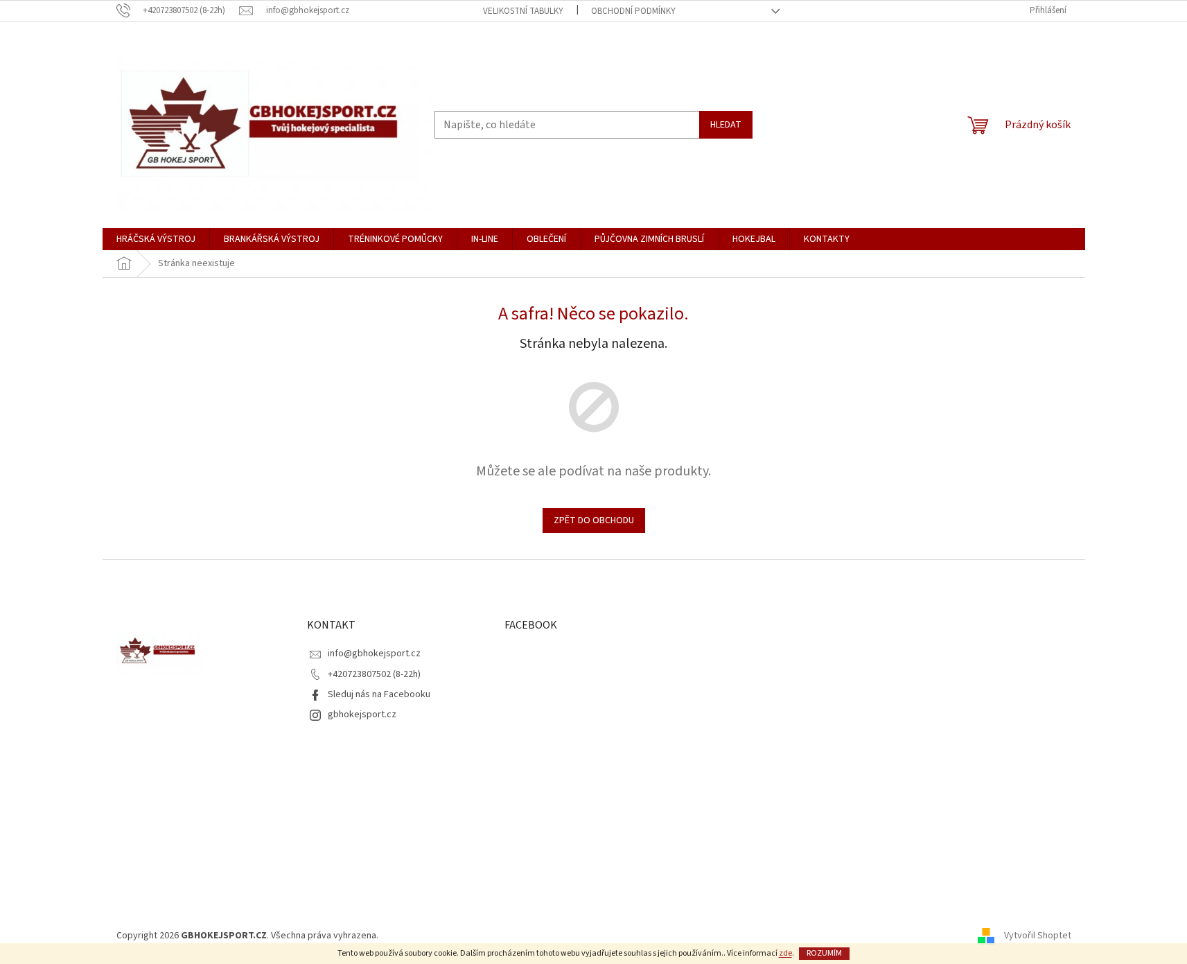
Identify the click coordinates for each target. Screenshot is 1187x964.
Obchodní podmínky (633, 11)
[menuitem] (156, 239)
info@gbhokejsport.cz (374, 653)
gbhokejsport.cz (362, 714)
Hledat (725, 125)
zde (785, 953)
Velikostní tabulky (523, 11)
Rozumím (824, 953)
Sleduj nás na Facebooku (379, 694)
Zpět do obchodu (594, 520)
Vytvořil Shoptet (1037, 936)
